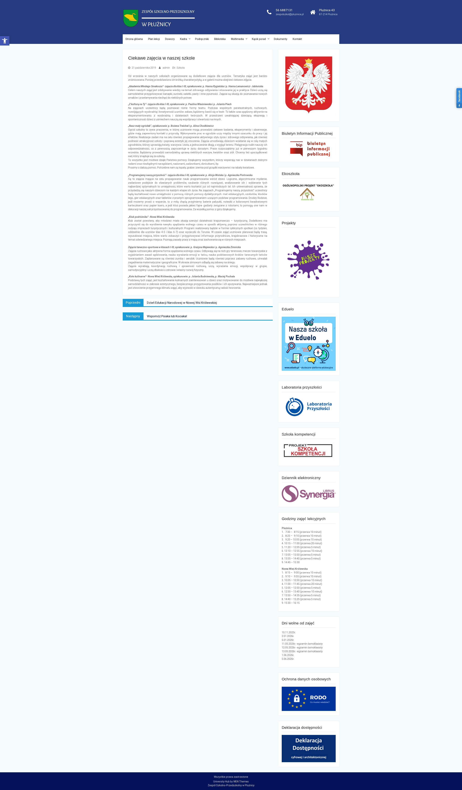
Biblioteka (220, 39)
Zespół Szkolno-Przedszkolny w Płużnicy (231, 785)
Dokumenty (280, 39)
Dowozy (170, 39)
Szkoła (181, 67)
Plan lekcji (154, 39)
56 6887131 (284, 10)
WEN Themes (241, 781)
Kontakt (297, 39)
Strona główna (134, 39)
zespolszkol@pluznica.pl (290, 14)
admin (166, 67)
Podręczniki (202, 39)
